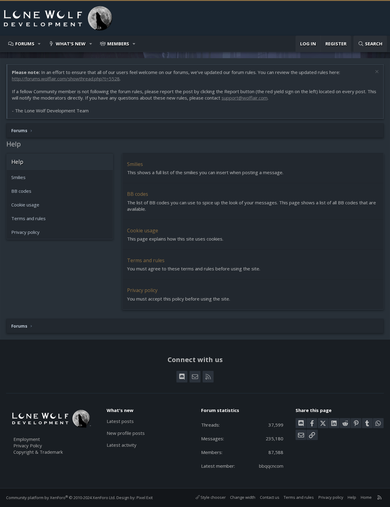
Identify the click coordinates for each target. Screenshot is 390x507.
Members (118, 43)
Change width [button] (242, 497)
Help (352, 497)
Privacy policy (25, 232)
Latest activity (121, 445)
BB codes (21, 191)
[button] (39, 44)
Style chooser (213, 497)
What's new (71, 43)
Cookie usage (25, 205)
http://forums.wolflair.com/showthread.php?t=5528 (66, 79)
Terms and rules (28, 218)
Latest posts (120, 421)
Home (366, 497)
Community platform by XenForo (60, 497)
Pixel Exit (144, 497)
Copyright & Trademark (38, 452)
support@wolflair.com (245, 98)
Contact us (269, 497)
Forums (24, 43)
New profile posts (126, 433)
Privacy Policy (27, 445)
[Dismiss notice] (376, 72)
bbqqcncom (271, 466)
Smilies (18, 177)
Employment (26, 439)
